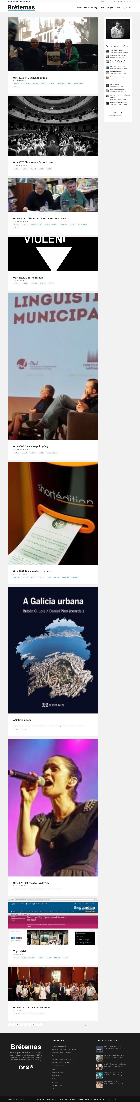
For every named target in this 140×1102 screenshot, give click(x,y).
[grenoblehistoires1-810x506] (53, 513)
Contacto (103, 1)
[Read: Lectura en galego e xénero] (107, 103)
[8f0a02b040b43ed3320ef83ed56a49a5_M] (53, 921)
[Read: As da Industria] (107, 85)
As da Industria (114, 84)
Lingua (33, 452)
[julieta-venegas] (53, 807)
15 (33, 1025)
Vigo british (20, 951)
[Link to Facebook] (111, 1)
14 (29, 1025)
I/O (23, 1099)
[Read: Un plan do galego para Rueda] (107, 62)
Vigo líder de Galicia (116, 71)
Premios (49, 168)
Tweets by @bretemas (113, 116)
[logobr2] (21, 7)
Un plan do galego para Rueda (119, 61)
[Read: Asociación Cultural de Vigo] (107, 56)
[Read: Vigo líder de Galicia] (107, 72)
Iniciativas (43, 283)
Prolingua (55, 1079)
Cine (25, 168)
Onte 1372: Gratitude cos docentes (31, 1007)
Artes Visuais (18, 84)
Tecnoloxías (65, 577)
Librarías (47, 224)
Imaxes (52, 84)
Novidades (60, 84)
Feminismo (34, 283)
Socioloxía (80, 726)
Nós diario (55, 1082)
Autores (27, 84)
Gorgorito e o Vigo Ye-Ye (117, 66)
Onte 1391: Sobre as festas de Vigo (31, 883)
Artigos (27, 726)
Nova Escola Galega (58, 1072)
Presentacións (78, 84)
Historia (43, 84)
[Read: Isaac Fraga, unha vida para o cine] (107, 78)
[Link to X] (108, 1)
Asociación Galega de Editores (61, 1052)
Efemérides (25, 283)
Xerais (16, 87)
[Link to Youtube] (121, 1)
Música (41, 889)
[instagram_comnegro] (53, 254)
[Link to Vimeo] (124, 1)
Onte (69, 84)
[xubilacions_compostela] (53, 984)
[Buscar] (130, 7)
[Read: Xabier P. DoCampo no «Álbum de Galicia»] (107, 96)
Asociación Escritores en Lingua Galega (64, 1049)
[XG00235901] (53, 650)
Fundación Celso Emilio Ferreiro (61, 1059)
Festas (33, 889)
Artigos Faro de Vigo (39, 726)
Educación (25, 1013)
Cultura (24, 889)
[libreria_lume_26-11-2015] (53, 195)
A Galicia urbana (22, 720)
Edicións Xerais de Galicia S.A (22, 1060)
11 (17, 1025)
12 (21, 1025)
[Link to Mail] (127, 1)
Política (71, 726)
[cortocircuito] (53, 126)
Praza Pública (56, 1075)
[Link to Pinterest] (118, 1)
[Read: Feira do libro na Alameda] (107, 91)
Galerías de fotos (35, 224)
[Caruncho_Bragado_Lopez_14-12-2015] (53, 44)
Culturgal (54, 1056)
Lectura (33, 577)
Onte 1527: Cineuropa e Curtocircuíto (33, 162)
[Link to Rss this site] (130, 1)
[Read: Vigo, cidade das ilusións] (107, 51)
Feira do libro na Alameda (117, 89)
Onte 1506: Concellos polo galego (31, 446)
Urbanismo (74, 577)
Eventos (33, 168)
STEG (53, 1089)
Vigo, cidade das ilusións (117, 50)
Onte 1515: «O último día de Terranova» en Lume (39, 218)
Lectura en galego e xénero (118, 102)
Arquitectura (18, 726)
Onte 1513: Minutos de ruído (28, 277)
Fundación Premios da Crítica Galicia (63, 1062)
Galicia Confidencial (58, 1066)
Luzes (54, 1069)
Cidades (35, 84)
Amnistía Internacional (59, 1046)
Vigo (16, 729)
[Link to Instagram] (115, 1)
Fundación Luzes (57, 1085)
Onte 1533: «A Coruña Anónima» (30, 77)
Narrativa (55, 224)
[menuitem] (103, 1)
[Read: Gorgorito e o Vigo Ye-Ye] (107, 67)
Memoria (57, 957)
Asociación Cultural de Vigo (118, 55)
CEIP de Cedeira (20, 1057)
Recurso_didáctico (53, 452)
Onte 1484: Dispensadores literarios (32, 571)
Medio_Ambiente (61, 726)
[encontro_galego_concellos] (53, 366)
